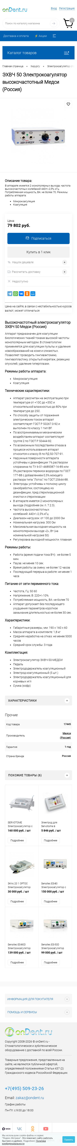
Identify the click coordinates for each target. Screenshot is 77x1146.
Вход (54, 8)
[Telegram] (9, 293)
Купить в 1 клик (38, 252)
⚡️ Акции (40, 36)
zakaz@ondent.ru (30, 1098)
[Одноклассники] (27, 293)
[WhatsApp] (15, 293)
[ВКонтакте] (21, 293)
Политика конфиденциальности (24, 1142)
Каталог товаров (22, 53)
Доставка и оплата (16, 36)
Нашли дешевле (22, 262)
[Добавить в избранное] (68, 104)
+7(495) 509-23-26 (24, 1088)
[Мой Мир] (32, 293)
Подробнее (17, 840)
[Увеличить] (38, 136)
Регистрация (67, 8)
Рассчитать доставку (26, 271)
